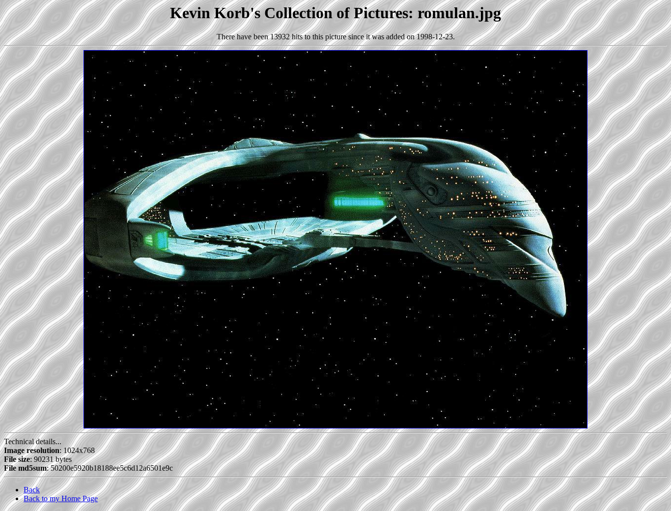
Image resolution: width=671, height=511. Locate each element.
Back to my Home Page (61, 498)
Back (32, 489)
